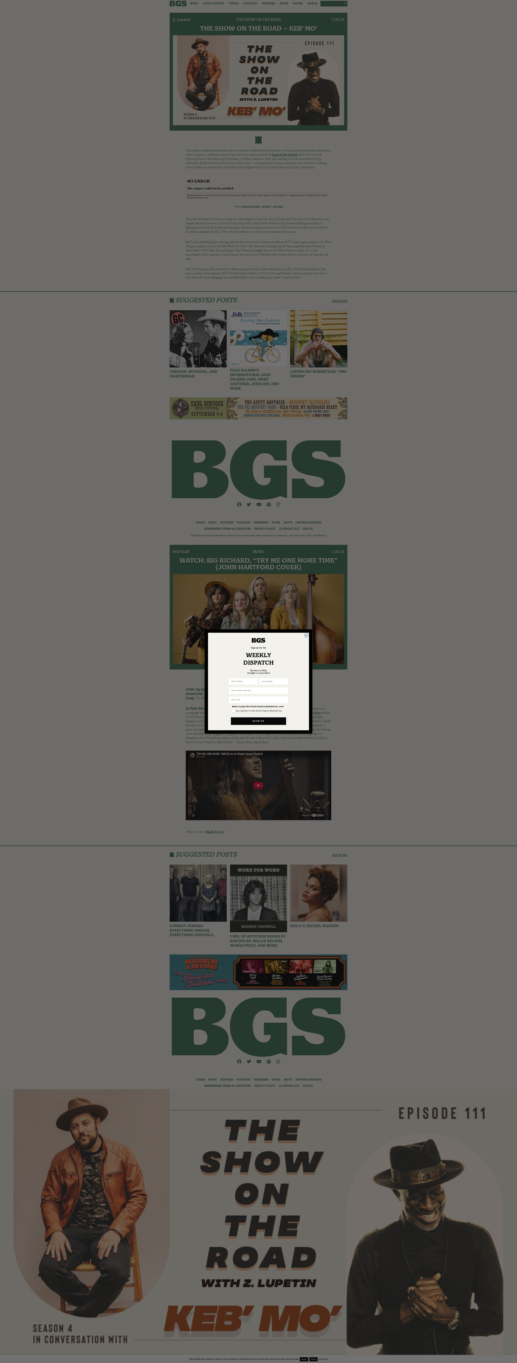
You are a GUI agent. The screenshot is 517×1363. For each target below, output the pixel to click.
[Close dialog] (306, 635)
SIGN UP (258, 721)
